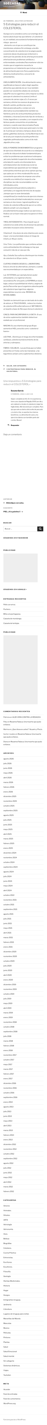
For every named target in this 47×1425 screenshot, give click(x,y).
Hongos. (6, 1295)
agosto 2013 (8, 1107)
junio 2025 (7, 825)
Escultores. (7, 1267)
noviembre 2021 (10, 900)
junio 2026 (7, 768)
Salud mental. (8, 1356)
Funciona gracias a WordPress (14, 1420)
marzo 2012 (8, 1187)
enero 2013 (8, 1140)
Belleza (6, 1239)
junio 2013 (7, 1116)
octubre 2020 (8, 961)
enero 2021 (8, 947)
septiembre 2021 (10, 909)
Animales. (7, 1210)
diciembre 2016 (9, 1083)
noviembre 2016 (10, 1088)
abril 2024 (7, 890)
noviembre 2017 (10, 1055)
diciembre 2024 (9, 853)
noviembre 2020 (10, 956)
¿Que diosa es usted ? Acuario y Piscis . (27, 729)
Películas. (7, 1333)
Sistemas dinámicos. (11, 1366)
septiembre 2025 (10, 811)
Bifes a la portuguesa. (12, 614)
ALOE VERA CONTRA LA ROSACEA (26, 717)
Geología (7, 1276)
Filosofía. (7, 1272)
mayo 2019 (7, 1003)
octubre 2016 (8, 1093)
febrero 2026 (8, 787)
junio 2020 (7, 970)
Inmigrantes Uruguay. (12, 1300)
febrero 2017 (8, 1074)
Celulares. (7, 1248)
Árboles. (6, 1215)
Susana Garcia (17, 391)
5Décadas (12, 3)
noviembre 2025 (10, 801)
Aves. (5, 1234)
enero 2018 (8, 1050)
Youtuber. (7, 1375)
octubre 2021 (8, 905)
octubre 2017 (8, 1060)
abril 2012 (7, 1182)
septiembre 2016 (10, 1097)
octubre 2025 (8, 806)
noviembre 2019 (10, 989)
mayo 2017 (7, 1064)
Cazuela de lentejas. (11, 623)
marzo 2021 (8, 937)
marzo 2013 (8, 1130)
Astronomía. (8, 1229)
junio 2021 (7, 923)
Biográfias (7, 1243)
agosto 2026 (8, 759)
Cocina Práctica (9, 1253)
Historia (6, 1286)
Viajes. (6, 1370)
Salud (9, 366)
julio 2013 (7, 1111)
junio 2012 (7, 1173)
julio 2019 (7, 999)
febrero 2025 (8, 843)
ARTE (5, 1220)
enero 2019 (8, 1017)
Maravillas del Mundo (12, 1319)
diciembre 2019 (9, 985)
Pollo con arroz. (9, 605)
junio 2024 (7, 881)
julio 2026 (7, 763)
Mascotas (7, 1323)
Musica (6, 1328)
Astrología (7, 1225)
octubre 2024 (8, 862)
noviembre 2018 (10, 1022)
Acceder (6, 1389)
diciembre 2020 (9, 952)
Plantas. (6, 1342)
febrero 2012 (8, 1191)
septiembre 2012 (10, 1159)
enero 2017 (8, 1079)
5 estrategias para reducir (20, 369)
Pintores (6, 1337)
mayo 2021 (7, 928)
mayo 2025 (8, 829)
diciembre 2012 (9, 1144)
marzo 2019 (8, 1013)
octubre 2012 (8, 1154)
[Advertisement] (20, 568)
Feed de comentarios (11, 1399)
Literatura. (7, 1309)
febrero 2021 (8, 942)
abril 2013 (7, 1126)
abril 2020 (7, 975)
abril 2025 (7, 834)
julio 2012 (7, 1168)
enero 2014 (8, 1102)
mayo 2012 (7, 1177)
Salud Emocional (10, 1351)
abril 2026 (7, 778)
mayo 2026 (8, 773)
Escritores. (7, 1262)
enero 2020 (8, 980)
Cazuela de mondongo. (12, 619)
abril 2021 (7, 933)
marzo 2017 (8, 1069)
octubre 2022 (8, 895)
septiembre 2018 (10, 1032)
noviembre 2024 (10, 858)
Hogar (5, 1290)
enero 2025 (8, 848)
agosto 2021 (8, 914)
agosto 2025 (8, 815)
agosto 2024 (8, 872)
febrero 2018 (8, 1046)
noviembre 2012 (10, 1149)
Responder (15, 425)
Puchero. (7, 609)
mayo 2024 (8, 886)
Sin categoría (20, 366)
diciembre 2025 (9, 796)
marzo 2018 (8, 1041)
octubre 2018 (8, 1027)
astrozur (28, 21)
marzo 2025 (8, 839)
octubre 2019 (8, 994)
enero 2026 (8, 792)
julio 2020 (7, 966)
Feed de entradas (10, 1394)
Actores (6, 1206)
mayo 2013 (7, 1121)
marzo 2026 (8, 782)
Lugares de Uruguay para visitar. (16, 1314)
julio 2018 (7, 1036)
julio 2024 (7, 876)
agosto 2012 (8, 1163)
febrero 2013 (8, 1135)
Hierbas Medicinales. (11, 1281)
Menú (25, 12)
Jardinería (7, 1305)
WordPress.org (9, 1403)
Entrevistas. (8, 1258)
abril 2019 (7, 1008)
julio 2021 (7, 919)
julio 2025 (7, 820)
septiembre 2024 (10, 867)
